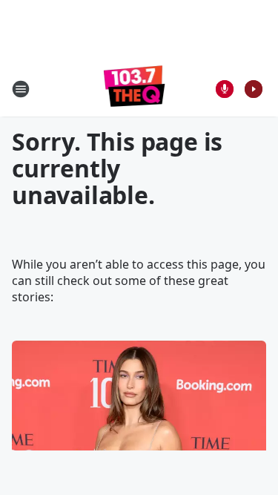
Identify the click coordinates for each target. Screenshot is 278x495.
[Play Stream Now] (253, 89)
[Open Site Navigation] (21, 89)
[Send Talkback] (225, 89)
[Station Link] (134, 89)
